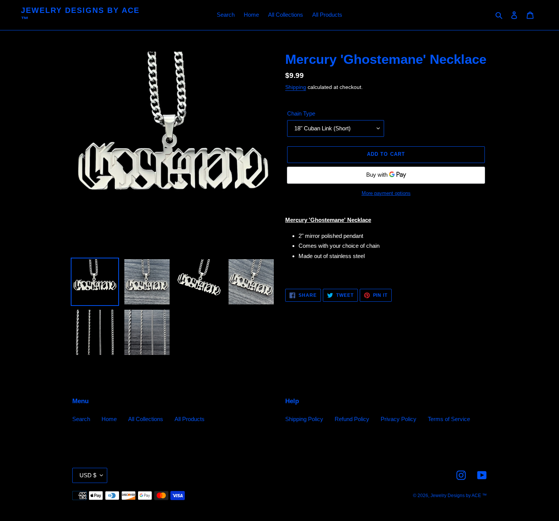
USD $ (87, 475)
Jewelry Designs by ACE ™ (80, 15)
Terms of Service (449, 419)
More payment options (386, 193)
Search (81, 419)
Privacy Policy (398, 419)
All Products (190, 419)
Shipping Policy (304, 419)
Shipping (295, 87)
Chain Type (301, 113)
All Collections (145, 419)
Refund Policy (352, 419)
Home (109, 419)
